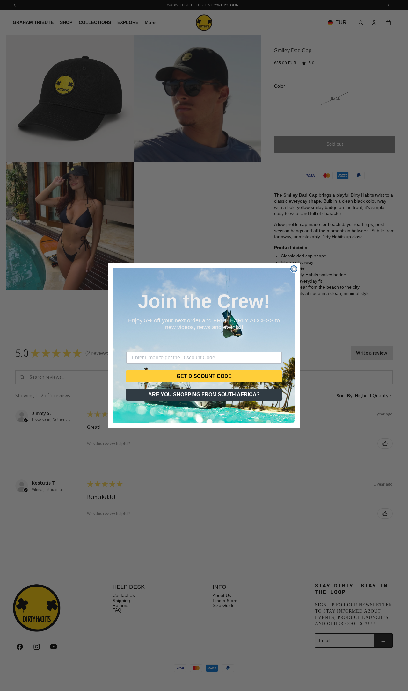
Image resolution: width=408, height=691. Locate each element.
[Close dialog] (294, 269)
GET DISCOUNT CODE (204, 376)
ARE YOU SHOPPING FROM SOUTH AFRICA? (204, 394)
